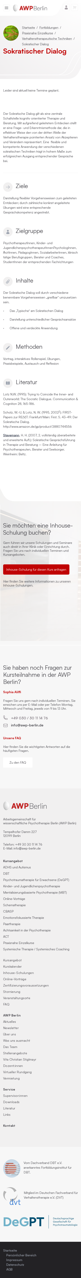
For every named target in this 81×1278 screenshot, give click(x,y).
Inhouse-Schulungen (18, 973)
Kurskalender (12, 966)
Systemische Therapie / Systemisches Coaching (36, 949)
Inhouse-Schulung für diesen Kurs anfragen (36, 569)
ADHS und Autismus (17, 867)
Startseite (28, 28)
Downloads (11, 1102)
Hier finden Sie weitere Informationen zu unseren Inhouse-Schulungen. (37, 583)
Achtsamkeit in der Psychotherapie (27, 930)
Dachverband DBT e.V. (46, 1163)
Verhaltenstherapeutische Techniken (47, 39)
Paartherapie (11, 924)
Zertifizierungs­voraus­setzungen (26, 985)
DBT (6, 873)
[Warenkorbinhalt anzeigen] (74, 7)
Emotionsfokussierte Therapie (23, 918)
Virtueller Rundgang (17, 1072)
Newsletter (11, 1028)
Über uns (9, 1034)
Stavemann (11, 435)
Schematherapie (14, 905)
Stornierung (11, 992)
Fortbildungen (48, 28)
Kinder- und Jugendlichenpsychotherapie (31, 886)
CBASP (8, 911)
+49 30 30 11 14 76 (28, 844)
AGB (9, 1269)
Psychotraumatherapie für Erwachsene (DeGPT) (36, 880)
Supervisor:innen (15, 1096)
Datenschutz (15, 1265)
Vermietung (11, 1078)
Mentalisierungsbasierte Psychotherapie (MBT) (35, 892)
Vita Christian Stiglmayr (19, 1059)
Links (6, 1115)
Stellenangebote (15, 1053)
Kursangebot (13, 861)
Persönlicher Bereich (21, 1255)
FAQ (6, 1004)
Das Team (10, 1047)
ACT (6, 937)
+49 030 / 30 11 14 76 (29, 718)
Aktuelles (9, 1022)
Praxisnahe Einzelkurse (37, 33)
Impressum (14, 1260)
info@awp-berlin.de (27, 725)
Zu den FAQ (17, 762)
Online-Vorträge (14, 899)
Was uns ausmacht (16, 1040)
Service (9, 1089)
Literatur (9, 1108)
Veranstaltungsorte (16, 998)
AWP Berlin (12, 1015)
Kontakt (9, 1126)
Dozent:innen (13, 1066)
